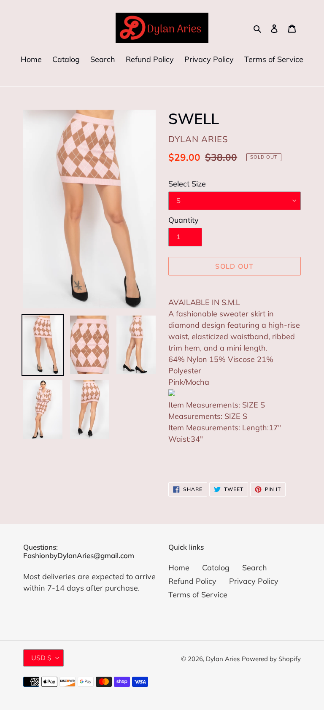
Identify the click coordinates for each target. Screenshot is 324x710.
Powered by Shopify (271, 659)
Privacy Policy (253, 581)
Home (178, 567)
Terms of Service (197, 594)
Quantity (183, 220)
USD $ (41, 657)
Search (254, 567)
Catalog (216, 567)
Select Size (187, 184)
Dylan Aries (223, 659)
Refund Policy (192, 581)
